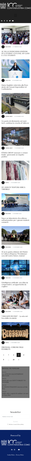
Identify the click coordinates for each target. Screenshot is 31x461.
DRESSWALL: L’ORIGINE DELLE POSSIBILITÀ (12, 348)
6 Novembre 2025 (15, 342)
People (6, 182)
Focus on (6, 80)
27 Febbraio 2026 (17, 46)
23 (14, 359)
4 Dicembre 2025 (17, 213)
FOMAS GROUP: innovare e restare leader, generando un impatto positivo (15, 155)
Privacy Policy (20, 455)
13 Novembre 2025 (17, 247)
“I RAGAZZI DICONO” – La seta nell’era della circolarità (15, 317)
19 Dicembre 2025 (19, 148)
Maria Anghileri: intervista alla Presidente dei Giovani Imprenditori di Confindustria (15, 87)
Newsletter (15, 412)
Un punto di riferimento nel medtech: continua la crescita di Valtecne (15, 122)
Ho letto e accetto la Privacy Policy (16, 424)
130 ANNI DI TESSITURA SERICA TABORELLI (13, 188)
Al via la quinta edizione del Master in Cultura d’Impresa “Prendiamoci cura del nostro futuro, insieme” (15, 254)
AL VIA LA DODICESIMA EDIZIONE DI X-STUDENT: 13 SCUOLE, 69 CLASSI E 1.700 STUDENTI (15, 53)
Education (7, 46)
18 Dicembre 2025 (15, 182)
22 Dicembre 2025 (19, 116)
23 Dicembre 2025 (17, 80)
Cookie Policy (11, 455)
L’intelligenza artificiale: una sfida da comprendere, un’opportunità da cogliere (15, 285)
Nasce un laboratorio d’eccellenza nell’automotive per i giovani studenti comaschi (15, 220)
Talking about (7, 116)
